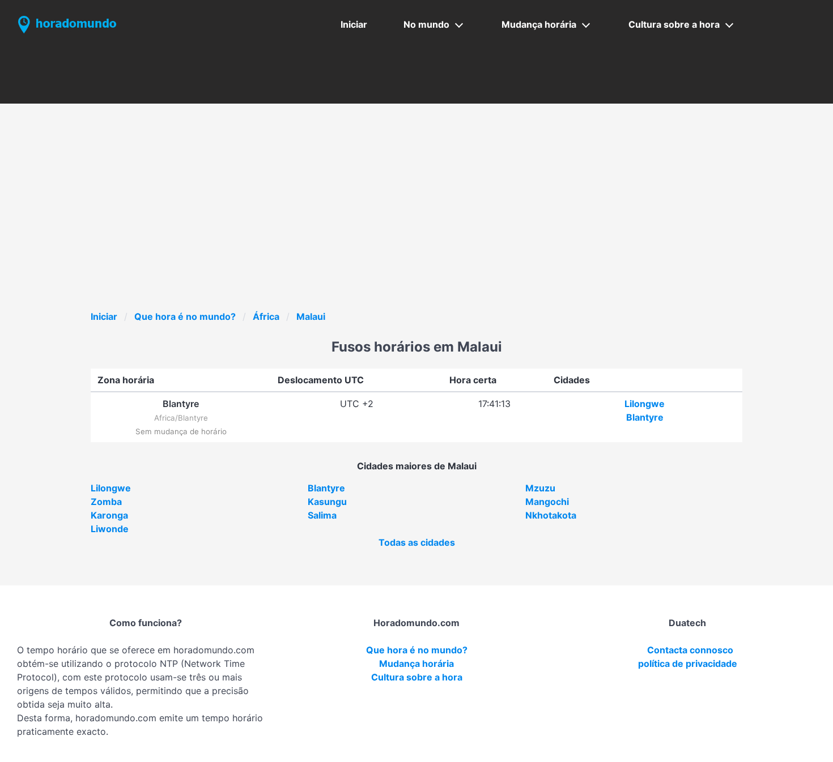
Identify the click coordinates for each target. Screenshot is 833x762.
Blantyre (645, 417)
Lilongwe (644, 403)
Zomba (106, 501)
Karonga (109, 515)
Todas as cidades (417, 542)
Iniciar (354, 24)
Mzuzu (540, 488)
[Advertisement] (431, 224)
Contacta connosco (690, 650)
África (266, 316)
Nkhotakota (550, 515)
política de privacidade (687, 663)
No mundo (426, 24)
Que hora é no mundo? (185, 316)
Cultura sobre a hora (674, 24)
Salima (322, 515)
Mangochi (547, 501)
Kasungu (327, 501)
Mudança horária (539, 24)
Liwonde (110, 528)
